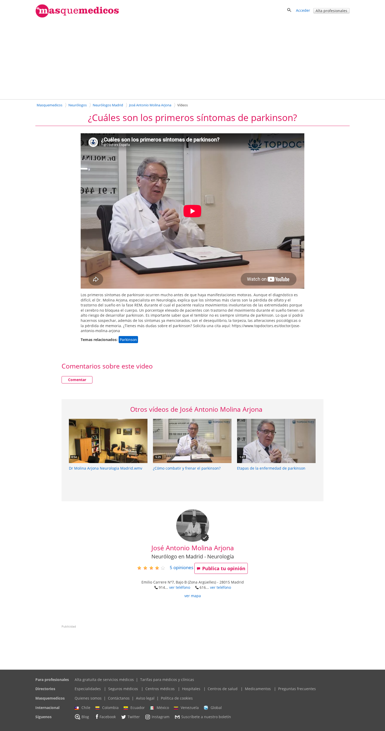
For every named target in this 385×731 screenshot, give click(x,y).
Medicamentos (258, 688)
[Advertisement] (192, 58)
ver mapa (192, 595)
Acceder (303, 10)
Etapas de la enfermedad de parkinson (271, 468)
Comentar (77, 379)
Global (216, 707)
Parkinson (128, 339)
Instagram (160, 716)
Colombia (110, 707)
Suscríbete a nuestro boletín (206, 716)
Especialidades (88, 688)
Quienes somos (88, 698)
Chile (85, 707)
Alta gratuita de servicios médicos (104, 679)
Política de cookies (177, 698)
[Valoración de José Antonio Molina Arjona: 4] (153, 567)
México (163, 707)
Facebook (108, 716)
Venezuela (190, 707)
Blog (85, 716)
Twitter (134, 716)
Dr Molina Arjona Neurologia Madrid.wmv (105, 468)
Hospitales (191, 688)
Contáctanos (119, 698)
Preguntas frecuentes (297, 688)
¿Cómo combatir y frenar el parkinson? (187, 468)
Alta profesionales (331, 10)
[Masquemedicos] (77, 16)
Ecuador (137, 707)
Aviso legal (145, 698)
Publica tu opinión (223, 568)
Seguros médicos (123, 688)
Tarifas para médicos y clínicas (167, 679)
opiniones (181, 567)
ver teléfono (179, 587)
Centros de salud (223, 688)
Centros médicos (160, 688)
